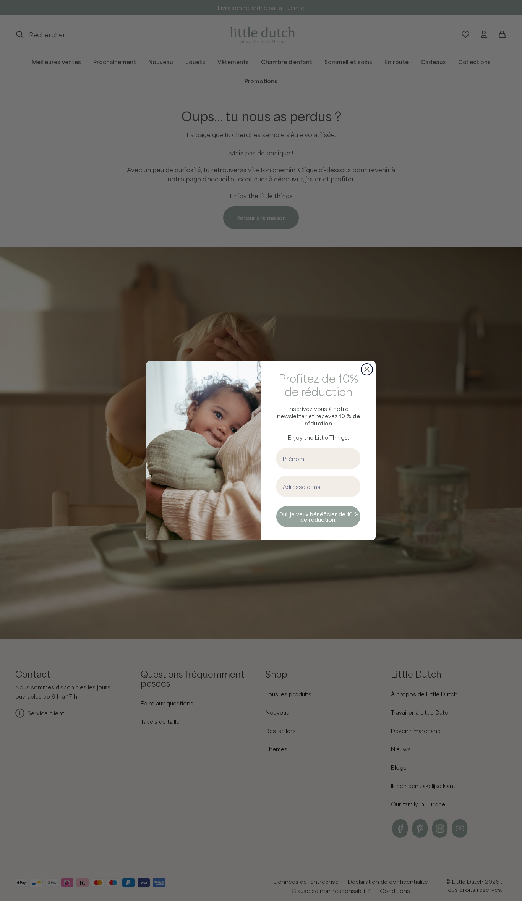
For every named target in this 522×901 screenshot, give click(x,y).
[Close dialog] (367, 369)
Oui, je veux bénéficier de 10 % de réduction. (318, 517)
